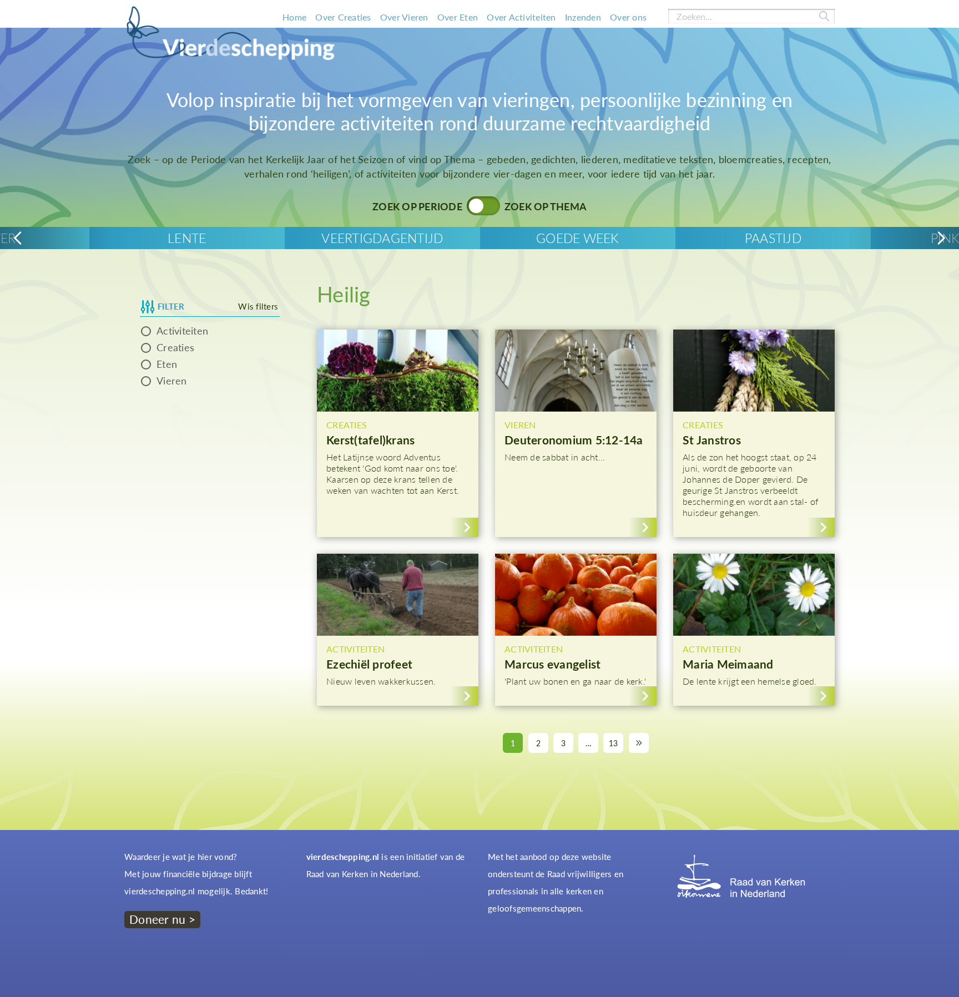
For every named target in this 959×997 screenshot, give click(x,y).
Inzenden (583, 17)
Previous (18, 238)
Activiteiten (182, 330)
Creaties (175, 347)
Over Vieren (404, 17)
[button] (397, 433)
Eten (167, 364)
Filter (171, 306)
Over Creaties (343, 17)
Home (294, 17)
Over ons (628, 17)
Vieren (172, 380)
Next (941, 238)
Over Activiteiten (521, 17)
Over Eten (457, 17)
